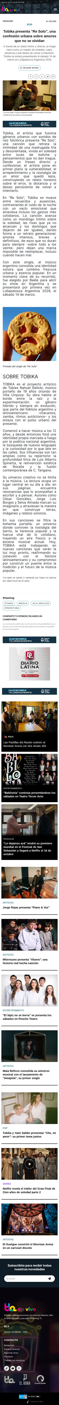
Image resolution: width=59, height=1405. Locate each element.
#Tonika (9, 603)
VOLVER (52, 21)
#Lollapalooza (41, 603)
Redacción (9, 1345)
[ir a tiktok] (6, 1368)
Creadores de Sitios (36, 1401)
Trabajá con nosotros (14, 1360)
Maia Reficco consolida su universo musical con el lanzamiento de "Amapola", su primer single (26, 1074)
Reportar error (11, 1353)
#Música (23, 603)
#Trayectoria (12, 608)
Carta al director (12, 1349)
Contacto (8, 1356)
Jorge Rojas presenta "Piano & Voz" (26, 907)
